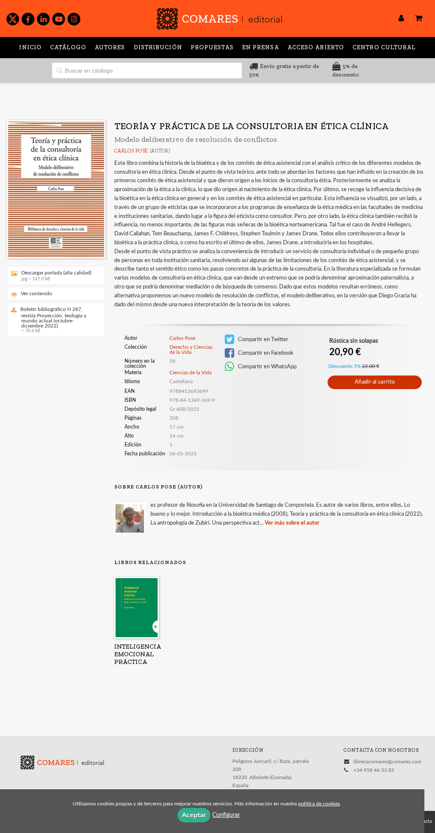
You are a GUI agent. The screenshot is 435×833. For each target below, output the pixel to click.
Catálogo (68, 47)
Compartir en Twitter (262, 339)
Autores (110, 47)
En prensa (260, 47)
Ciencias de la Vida (190, 372)
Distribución (158, 47)
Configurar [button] (226, 815)
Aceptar (194, 815)
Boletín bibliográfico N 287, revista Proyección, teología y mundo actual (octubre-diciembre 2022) (53, 320)
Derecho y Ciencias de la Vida (190, 349)
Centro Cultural (384, 47)
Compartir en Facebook (265, 353)
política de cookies (319, 803)
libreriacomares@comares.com (387, 761)
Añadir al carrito (375, 382)
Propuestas (212, 47)
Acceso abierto (316, 47)
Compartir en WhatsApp (267, 366)
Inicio (30, 47)
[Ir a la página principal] (219, 17)
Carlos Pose (131, 151)
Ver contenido (36, 293)
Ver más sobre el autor (292, 523)
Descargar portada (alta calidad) (56, 275)
